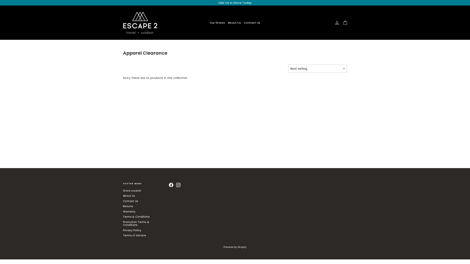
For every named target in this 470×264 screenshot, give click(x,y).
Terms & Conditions (136, 217)
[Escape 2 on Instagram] (178, 185)
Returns (128, 206)
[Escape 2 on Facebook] (171, 185)
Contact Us (252, 23)
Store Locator (132, 190)
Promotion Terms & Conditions (136, 223)
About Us (234, 23)
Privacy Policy (132, 230)
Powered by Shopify (235, 247)
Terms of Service (134, 235)
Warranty (129, 211)
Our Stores (217, 23)
